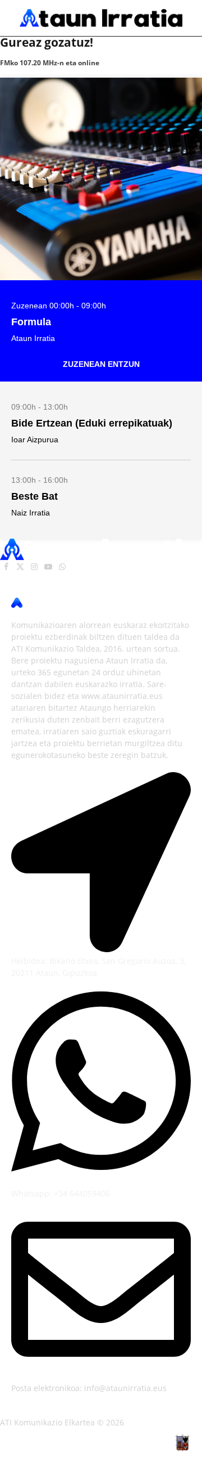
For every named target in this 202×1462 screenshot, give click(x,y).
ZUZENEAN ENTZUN (101, 364)
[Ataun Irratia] (101, 18)
